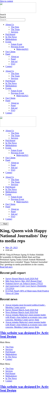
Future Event (16, 44)
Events (8, 42)
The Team (15, 29)
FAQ (13, 64)
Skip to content (6, 1)
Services (14, 32)
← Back (4, 224)
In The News (11, 37)
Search (3, 14)
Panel (7, 54)
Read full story (6, 267)
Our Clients (10, 51)
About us (15, 56)
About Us (9, 24)
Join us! (14, 61)
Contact (8, 66)
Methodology (11, 39)
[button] (24, 342)
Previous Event (17, 47)
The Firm (15, 27)
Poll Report (10, 34)
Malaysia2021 (22, 49)
